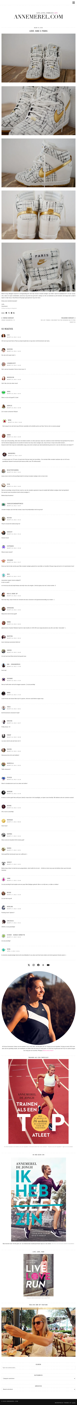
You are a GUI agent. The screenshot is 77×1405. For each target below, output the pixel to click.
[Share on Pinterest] (11, 313)
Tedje (9, 707)
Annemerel (11, 453)
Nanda (9, 848)
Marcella (10, 763)
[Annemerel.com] (38, 12)
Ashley (9, 862)
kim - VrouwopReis (13, 664)
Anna (8, 391)
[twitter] (29, 965)
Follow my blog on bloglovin (9, 308)
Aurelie (9, 406)
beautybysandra (13, 470)
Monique (10, 820)
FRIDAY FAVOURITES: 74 (8, 319)
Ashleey (9, 532)
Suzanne (10, 678)
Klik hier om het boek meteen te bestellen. (63, 1243)
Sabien (9, 650)
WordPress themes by (65, 1402)
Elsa (8, 484)
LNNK (8, 878)
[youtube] (48, 965)
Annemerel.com (12, 1401)
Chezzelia (10, 921)
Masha (9, 806)
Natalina (10, 907)
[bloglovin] (43, 965)
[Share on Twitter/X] (9, 313)
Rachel (9, 749)
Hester (9, 518)
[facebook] (38, 965)
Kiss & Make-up (12, 594)
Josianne (10, 560)
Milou (9, 892)
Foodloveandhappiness (15, 503)
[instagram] (34, 965)
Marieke (10, 791)
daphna (9, 834)
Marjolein (10, 377)
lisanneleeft (11, 363)
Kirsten (9, 721)
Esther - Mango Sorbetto (16, 935)
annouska (10, 608)
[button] (74, 2)
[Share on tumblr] (13, 313)
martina (10, 636)
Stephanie (10, 546)
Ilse (8, 335)
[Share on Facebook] (6, 313)
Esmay (9, 735)
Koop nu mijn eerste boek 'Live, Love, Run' (38, 1298)
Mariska (10, 349)
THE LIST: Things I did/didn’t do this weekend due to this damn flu (58, 320)
